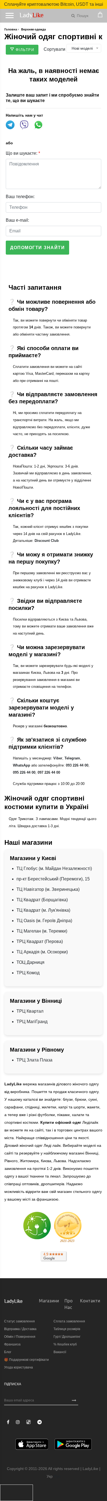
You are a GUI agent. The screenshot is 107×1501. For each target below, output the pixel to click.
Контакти (90, 1300)
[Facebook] (8, 1422)
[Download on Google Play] (73, 1445)
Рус (57, 1476)
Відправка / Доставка (20, 1329)
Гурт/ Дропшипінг (67, 1337)
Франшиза (12, 1344)
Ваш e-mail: (17, 220)
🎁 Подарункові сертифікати (26, 1360)
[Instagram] (17, 1422)
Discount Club (47, 541)
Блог (7, 1352)
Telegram (72, 758)
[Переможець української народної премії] (67, 1227)
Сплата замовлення (69, 1321)
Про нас (68, 1304)
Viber (57, 758)
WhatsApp (21, 765)
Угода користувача (18, 1367)
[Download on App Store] (32, 1445)
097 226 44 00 (49, 772)
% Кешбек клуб (65, 1344)
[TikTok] (28, 1422)
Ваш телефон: (20, 196)
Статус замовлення (19, 1321)
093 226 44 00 (77, 765)
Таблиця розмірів (67, 1329)
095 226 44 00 (24, 772)
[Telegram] (39, 1422)
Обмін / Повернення (19, 1337)
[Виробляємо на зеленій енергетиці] (37, 1225)
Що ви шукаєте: (23, 153)
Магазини (49, 1300)
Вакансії (60, 1352)
